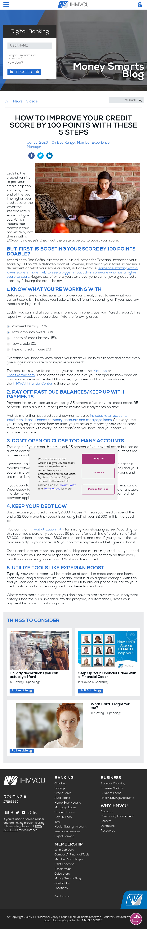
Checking (60, 783)
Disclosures (62, 896)
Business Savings (112, 788)
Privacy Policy (67, 485)
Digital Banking (64, 836)
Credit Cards (63, 793)
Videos (32, 101)
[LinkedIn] (34, 812)
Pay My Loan (63, 817)
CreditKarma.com (21, 375)
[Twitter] (17, 812)
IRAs (57, 822)
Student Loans (64, 812)
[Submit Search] (140, 100)
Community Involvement (117, 816)
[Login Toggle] (140, 4)
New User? (15, 62)
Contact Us (62, 883)
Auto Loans (62, 798)
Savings (60, 788)
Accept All (98, 459)
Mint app (100, 371)
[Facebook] (12, 812)
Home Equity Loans (68, 803)
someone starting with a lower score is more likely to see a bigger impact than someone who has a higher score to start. (72, 272)
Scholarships (63, 869)
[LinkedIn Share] (49, 155)
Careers (106, 821)
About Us (107, 811)
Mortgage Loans (65, 807)
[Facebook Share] (31, 155)
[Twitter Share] (40, 155)
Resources (108, 830)
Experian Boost (82, 568)
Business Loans (111, 793)
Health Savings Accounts (117, 798)
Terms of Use (52, 488)
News (17, 101)
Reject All (98, 473)
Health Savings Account (71, 826)
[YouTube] (23, 812)
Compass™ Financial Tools (72, 854)
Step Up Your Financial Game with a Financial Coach (107, 675)
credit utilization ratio (47, 529)
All (7, 101)
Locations (61, 888)
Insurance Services (67, 831)
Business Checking (113, 783)
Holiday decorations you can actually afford (34, 675)
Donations (107, 826)
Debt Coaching (64, 864)
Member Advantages (69, 859)
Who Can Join (64, 850)
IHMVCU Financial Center (33, 383)
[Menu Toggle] (6, 4)
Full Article (20, 690)
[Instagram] (29, 812)
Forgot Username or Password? (21, 57)
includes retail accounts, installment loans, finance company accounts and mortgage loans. (67, 418)
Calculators (62, 874)
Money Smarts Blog (68, 878)
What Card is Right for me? (110, 706)
